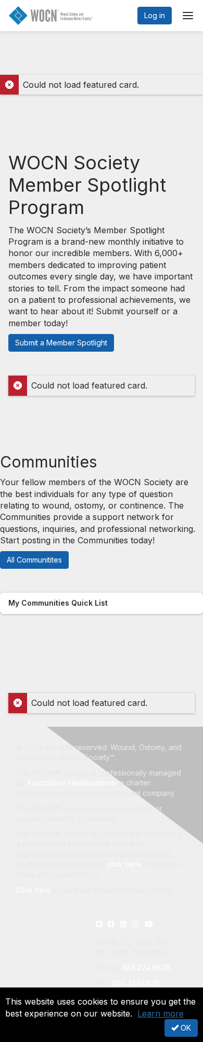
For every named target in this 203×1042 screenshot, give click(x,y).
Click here (33, 890)
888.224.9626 (146, 967)
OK (185, 1027)
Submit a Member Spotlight (61, 342)
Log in (154, 15)
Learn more (160, 1013)
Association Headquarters (71, 782)
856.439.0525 (135, 983)
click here (124, 864)
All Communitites (34, 559)
